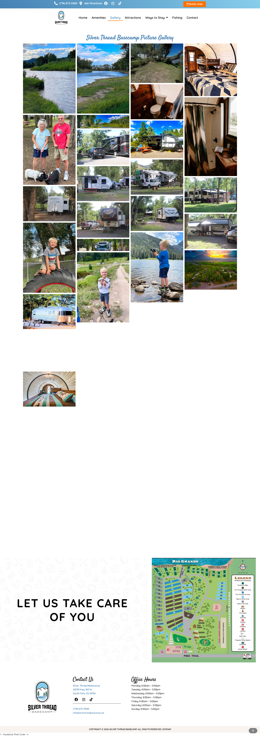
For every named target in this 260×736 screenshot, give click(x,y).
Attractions (133, 18)
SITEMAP (166, 729)
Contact (192, 18)
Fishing (177, 18)
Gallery (115, 18)
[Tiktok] (91, 699)
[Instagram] (83, 699)
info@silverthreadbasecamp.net (88, 712)
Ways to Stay (155, 18)
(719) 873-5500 (81, 708)
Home (83, 18)
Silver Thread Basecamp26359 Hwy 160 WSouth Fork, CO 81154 (86, 689)
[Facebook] (76, 699)
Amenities (99, 18)
